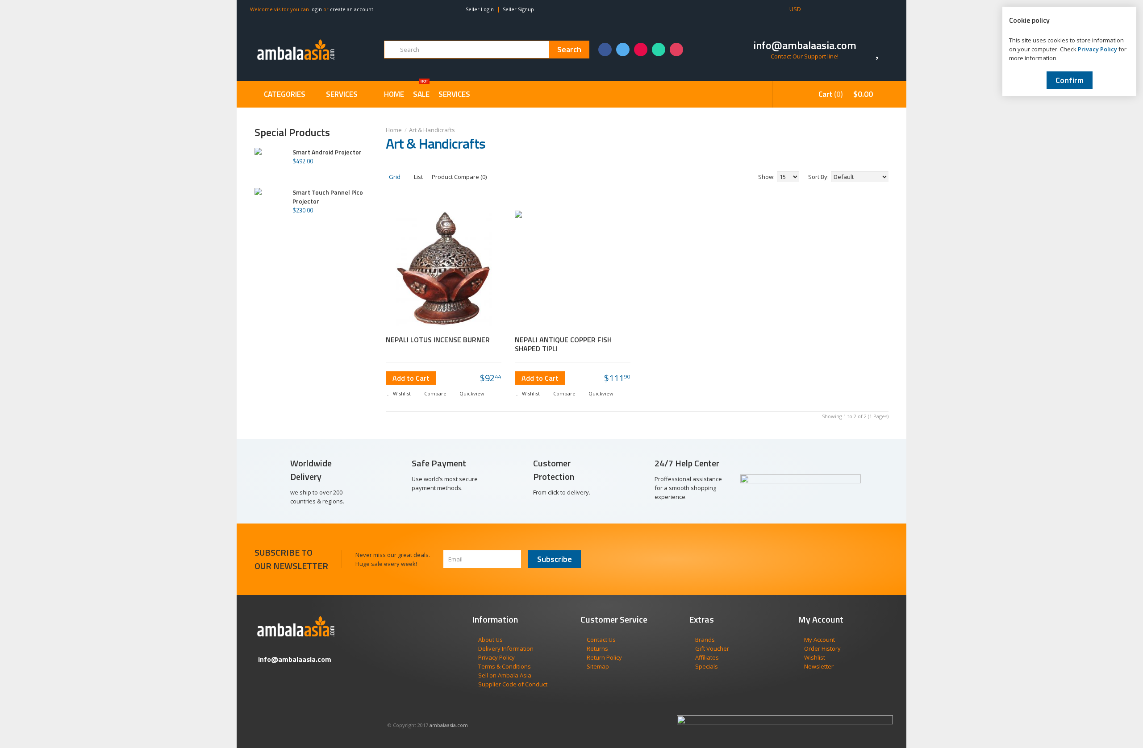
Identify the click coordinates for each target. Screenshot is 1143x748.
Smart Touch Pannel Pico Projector (327, 197)
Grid (394, 177)
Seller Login (480, 9)
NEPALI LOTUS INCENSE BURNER (438, 339)
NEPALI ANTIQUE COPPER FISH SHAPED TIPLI (563, 344)
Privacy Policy (1097, 49)
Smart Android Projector (327, 152)
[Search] (569, 49)
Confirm (1069, 80)
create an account (351, 9)
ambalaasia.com (449, 725)
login (316, 9)
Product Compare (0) (459, 177)
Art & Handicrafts (432, 130)
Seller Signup (518, 9)
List (418, 177)
